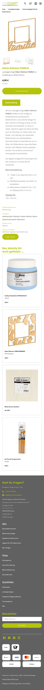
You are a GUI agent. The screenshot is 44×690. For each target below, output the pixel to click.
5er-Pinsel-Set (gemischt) (13, 459)
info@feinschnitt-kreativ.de (13, 495)
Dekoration (16, 216)
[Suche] (25, 3)
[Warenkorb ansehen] (30, 3)
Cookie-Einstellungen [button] (29, 675)
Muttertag (29, 216)
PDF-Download (9, 354)
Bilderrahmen (6, 12)
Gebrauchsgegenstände (30, 9)
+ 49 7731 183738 (10, 491)
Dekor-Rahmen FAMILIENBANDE (15, 351)
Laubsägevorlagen (14, 9)
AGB (20, 675)
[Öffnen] (40, 3)
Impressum (5, 675)
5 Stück (7, 461)
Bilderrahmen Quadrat (12, 407)
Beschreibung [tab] (11, 102)
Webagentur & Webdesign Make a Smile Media (16, 683)
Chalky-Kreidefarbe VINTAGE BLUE (16, 296)
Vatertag (34, 216)
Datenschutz (14, 675)
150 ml (7, 298)
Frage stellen (10, 237)
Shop (3, 9)
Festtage (22, 216)
